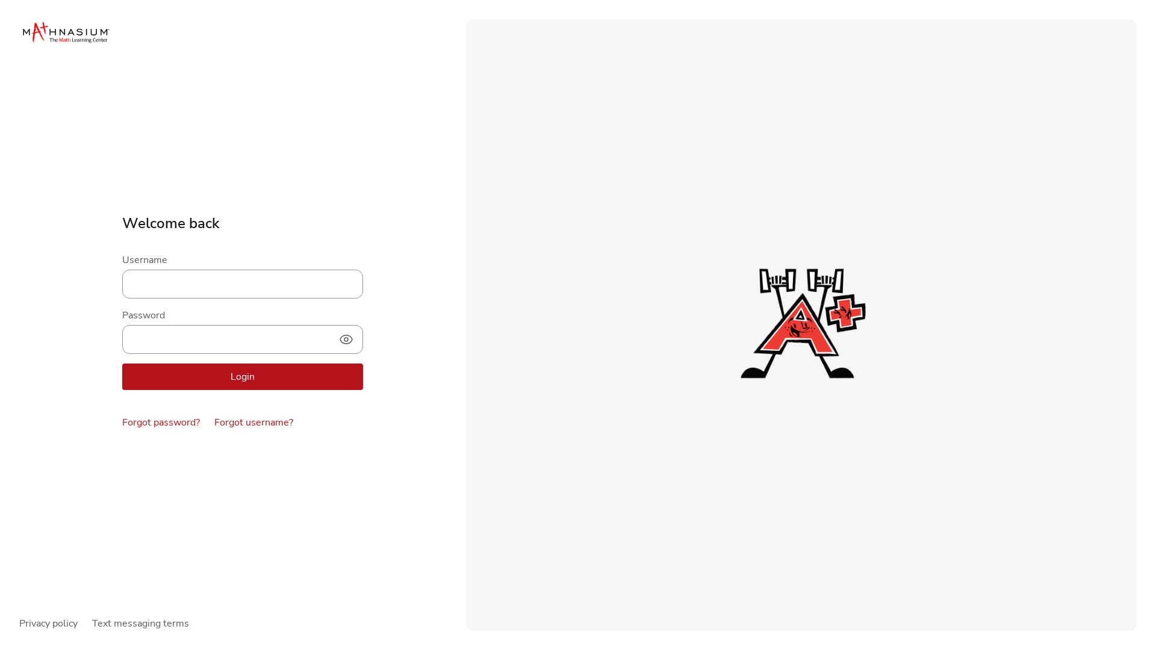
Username (144, 260)
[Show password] (346, 339)
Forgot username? (253, 422)
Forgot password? (161, 422)
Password (143, 315)
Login (243, 376)
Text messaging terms (140, 623)
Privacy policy (48, 623)
